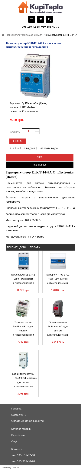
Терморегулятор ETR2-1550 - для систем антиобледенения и (23, 279)
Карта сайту (18, 414)
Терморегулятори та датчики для (24, 35)
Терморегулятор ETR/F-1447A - (61, 35)
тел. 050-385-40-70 (23, 461)
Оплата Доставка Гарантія (27, 420)
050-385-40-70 (50, 26)
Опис (39, 157)
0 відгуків (29, 147)
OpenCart (15, 468)
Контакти (16, 448)
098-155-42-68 (31, 26)
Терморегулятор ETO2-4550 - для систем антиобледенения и (58, 279)
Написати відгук (48, 147)
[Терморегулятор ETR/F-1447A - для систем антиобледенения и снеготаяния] (40, 76)
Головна (16, 408)
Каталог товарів (21, 428)
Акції (14, 441)
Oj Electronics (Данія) (34, 103)
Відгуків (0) (40, 164)
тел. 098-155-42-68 (23, 455)
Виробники (18, 434)
